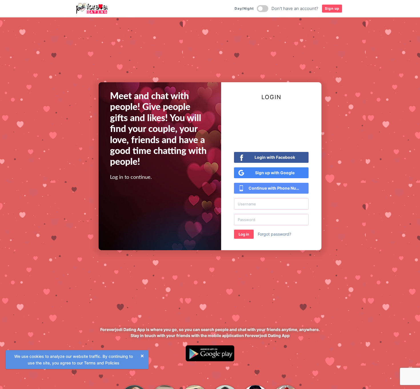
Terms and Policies (101, 362)
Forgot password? (274, 234)
